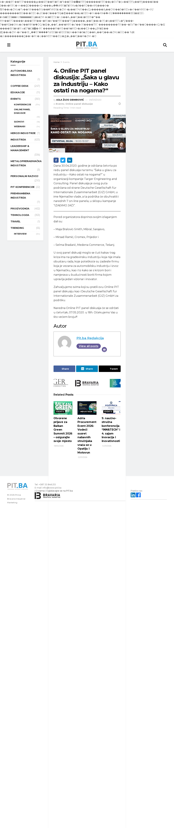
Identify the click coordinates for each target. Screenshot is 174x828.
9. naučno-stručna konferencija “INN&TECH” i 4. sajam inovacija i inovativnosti (111, 430)
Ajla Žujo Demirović (70, 99)
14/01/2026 (106, 446)
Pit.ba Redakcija (90, 338)
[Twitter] (62, 160)
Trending (17, 227)
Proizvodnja (20, 208)
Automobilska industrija (21, 73)
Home (56, 62)
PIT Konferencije (22, 187)
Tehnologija (20, 215)
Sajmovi (19, 121)
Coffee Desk (19, 85)
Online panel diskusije (79, 103)
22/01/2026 (82, 457)
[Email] (104, 349)
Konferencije (22, 104)
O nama (40, 490)
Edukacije (18, 92)
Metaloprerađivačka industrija (26, 163)
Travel (16, 221)
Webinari (19, 126)
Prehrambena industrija (20, 195)
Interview (20, 234)
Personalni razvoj (24, 176)
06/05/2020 (95, 99)
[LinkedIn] (69, 160)
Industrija (86, 412)
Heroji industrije (23, 133)
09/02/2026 (59, 446)
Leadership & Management (20, 148)
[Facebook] (56, 160)
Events (66, 62)
